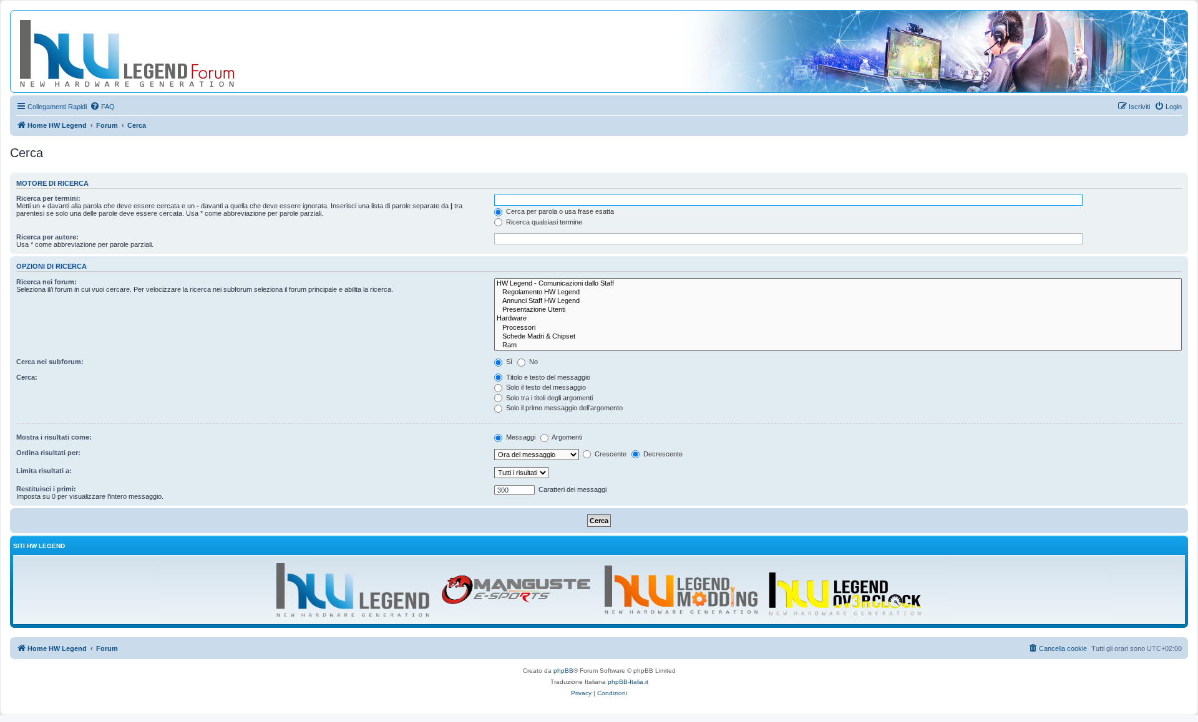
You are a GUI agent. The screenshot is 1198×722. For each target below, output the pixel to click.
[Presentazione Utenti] (838, 310)
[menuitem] (102, 106)
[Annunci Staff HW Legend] (838, 301)
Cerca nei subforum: (50, 361)
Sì (508, 361)
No (532, 361)
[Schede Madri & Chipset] (838, 336)
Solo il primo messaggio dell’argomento (563, 408)
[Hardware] (838, 318)
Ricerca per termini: (48, 198)
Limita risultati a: (44, 470)
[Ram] (838, 345)
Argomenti (566, 437)
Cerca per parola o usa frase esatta (559, 211)
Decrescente (662, 454)
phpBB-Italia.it (628, 681)
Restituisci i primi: (46, 489)
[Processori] (838, 328)
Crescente (609, 454)
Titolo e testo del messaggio (547, 377)
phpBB (563, 670)
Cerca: (26, 377)
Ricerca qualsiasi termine (543, 222)
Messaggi (519, 437)
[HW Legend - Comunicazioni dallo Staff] (838, 283)
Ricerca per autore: (47, 237)
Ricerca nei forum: (46, 282)
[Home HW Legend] (147, 51)
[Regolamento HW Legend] (838, 292)
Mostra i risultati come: (54, 437)
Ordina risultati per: (48, 452)
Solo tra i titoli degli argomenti (548, 398)
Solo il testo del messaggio (545, 387)
